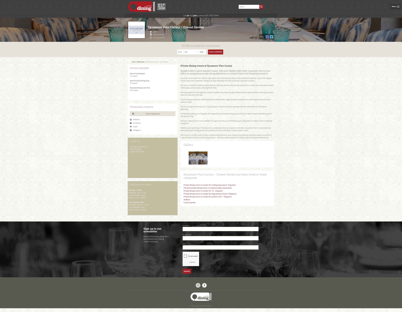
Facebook (267, 36)
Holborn (187, 199)
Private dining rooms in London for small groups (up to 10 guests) (210, 185)
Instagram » (137, 130)
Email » (135, 126)
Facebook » (137, 123)
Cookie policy (206, 306)
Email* (185, 244)
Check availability (215, 52)
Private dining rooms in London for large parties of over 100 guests (210, 194)
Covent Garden (190, 202)
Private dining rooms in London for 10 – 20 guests (203, 191)
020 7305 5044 (212, 15)
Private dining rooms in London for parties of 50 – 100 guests (208, 197)
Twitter (271, 36)
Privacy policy (196, 306)
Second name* (187, 235)
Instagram (198, 285)
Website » (136, 119)
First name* (186, 225)
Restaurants (140, 62)
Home (134, 62)
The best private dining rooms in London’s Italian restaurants (208, 188)
